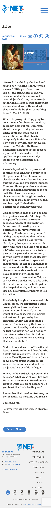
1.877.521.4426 (14, 464)
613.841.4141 (10, 462)
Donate (38, 483)
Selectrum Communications (33, 504)
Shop (38, 477)
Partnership (38, 488)
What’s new (38, 467)
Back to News (15, 429)
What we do (38, 457)
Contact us (38, 472)
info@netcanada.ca (9, 469)
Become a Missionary (38, 462)
